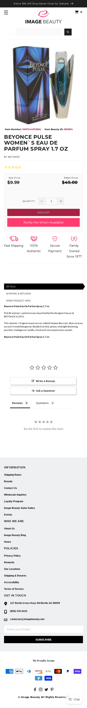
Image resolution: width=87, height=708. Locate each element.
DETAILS (10, 286)
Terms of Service (14, 589)
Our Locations (12, 569)
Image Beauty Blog (15, 535)
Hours (7, 541)
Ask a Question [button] (45, 390)
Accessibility (11, 582)
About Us (9, 528)
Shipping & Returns (15, 575)
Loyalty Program (13, 501)
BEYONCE (14, 156)
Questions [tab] (42, 403)
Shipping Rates (12, 474)
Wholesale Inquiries (15, 494)
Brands (8, 481)
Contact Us (10, 488)
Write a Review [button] (45, 381)
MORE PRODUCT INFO (18, 300)
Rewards (9, 562)
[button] (6, 12)
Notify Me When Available (43, 222)
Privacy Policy (12, 555)
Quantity (29, 201)
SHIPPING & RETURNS (18, 293)
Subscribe (44, 639)
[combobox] (40, 31)
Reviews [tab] (17, 403)
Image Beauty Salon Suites (19, 508)
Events (8, 514)
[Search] (68, 32)
